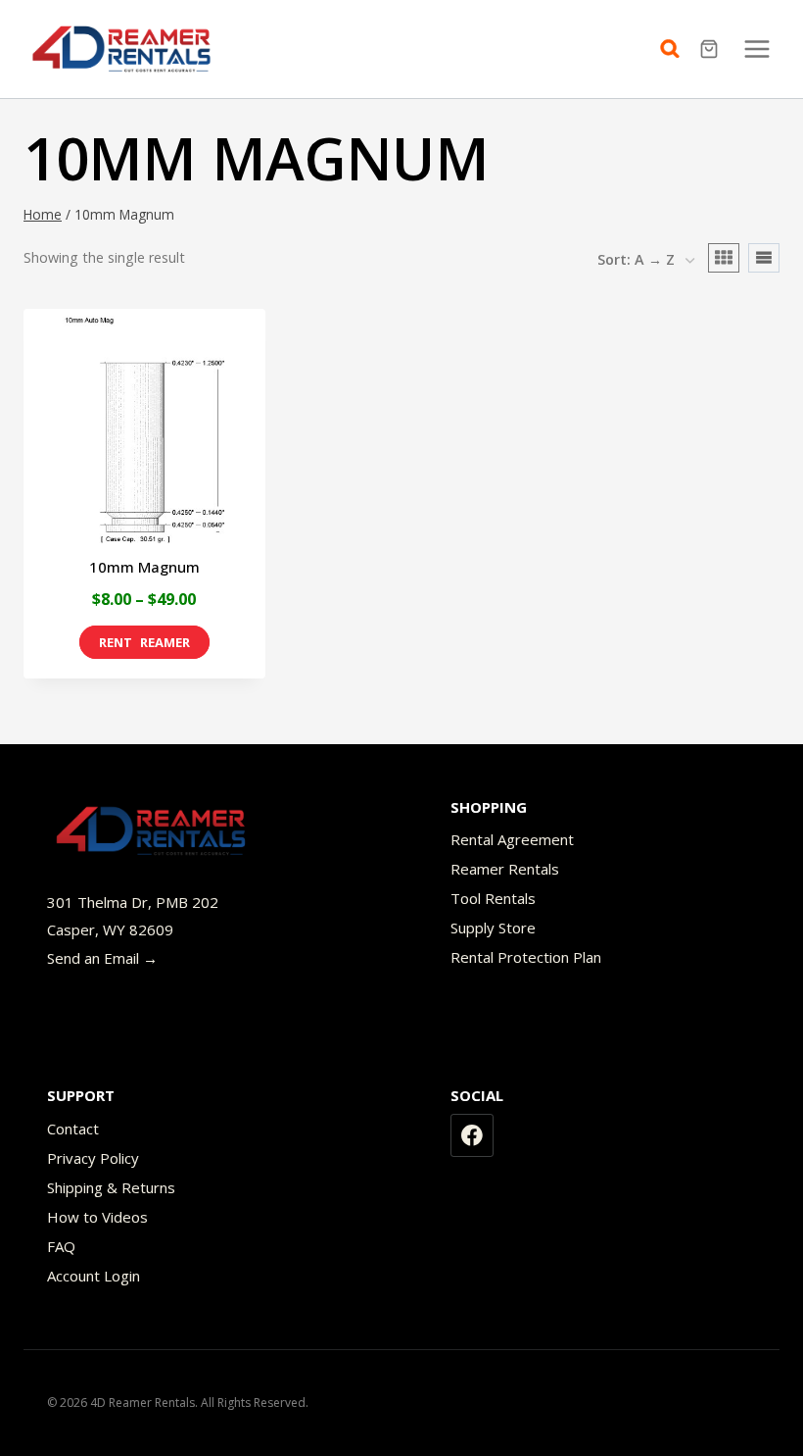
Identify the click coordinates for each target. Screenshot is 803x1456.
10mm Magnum (144, 567)
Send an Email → (102, 958)
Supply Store (493, 927)
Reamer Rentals (504, 869)
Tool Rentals (493, 898)
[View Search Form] (674, 49)
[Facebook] (472, 1135)
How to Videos (97, 1217)
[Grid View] (723, 258)
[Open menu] (756, 48)
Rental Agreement (512, 839)
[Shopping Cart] (711, 49)
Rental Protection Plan (525, 957)
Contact (73, 1128)
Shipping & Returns (111, 1187)
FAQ (61, 1246)
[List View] (763, 258)
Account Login (93, 1275)
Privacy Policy (93, 1158)
